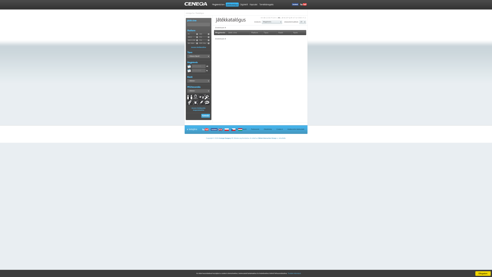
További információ (294, 273)
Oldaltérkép (268, 129)
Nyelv (295, 33)
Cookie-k (279, 129)
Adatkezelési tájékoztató (295, 129)
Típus (266, 33)
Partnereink (255, 129)
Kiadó (280, 33)
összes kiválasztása (198, 47)
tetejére (193, 129)
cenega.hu (190, 13)
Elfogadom (483, 273)
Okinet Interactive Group (267, 138)
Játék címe (232, 33)
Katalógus (200, 13)
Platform (254, 33)
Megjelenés (220, 33)
